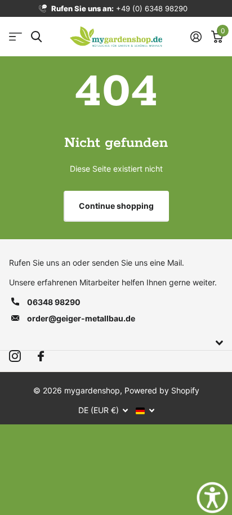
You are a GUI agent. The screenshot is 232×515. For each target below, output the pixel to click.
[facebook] (41, 356)
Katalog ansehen (15, 37)
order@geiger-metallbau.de (81, 318)
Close (116, 343)
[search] (36, 37)
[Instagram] (15, 356)
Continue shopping (116, 206)
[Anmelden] (196, 36)
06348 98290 (54, 302)
